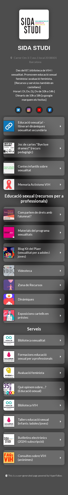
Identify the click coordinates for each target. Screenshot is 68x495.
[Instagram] (28, 109)
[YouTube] (39, 109)
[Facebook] (49, 109)
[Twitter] (18, 109)
